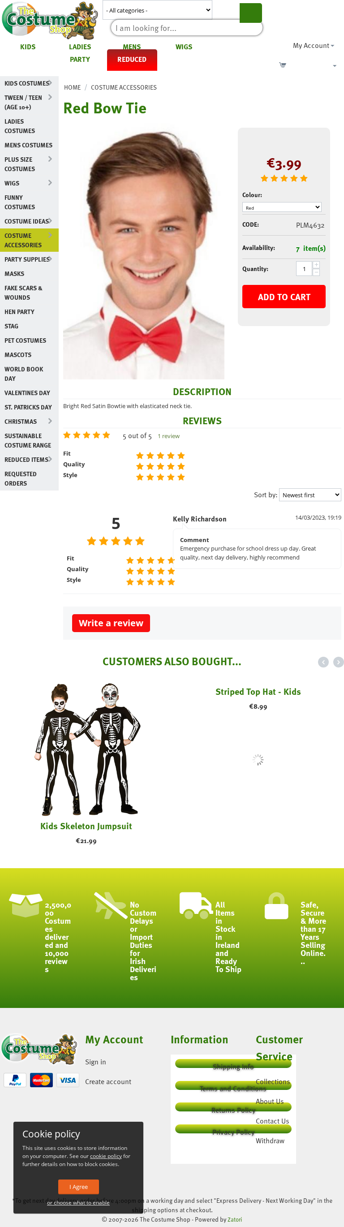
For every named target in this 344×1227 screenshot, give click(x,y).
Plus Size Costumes (19, 164)
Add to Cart (284, 296)
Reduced (131, 59)
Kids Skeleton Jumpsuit (86, 825)
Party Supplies (27, 259)
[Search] (251, 13)
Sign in (95, 1061)
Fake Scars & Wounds (23, 292)
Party (80, 59)
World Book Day (23, 373)
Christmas (20, 421)
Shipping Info (233, 1064)
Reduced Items (26, 459)
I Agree (78, 1187)
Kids (28, 46)
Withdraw (270, 1140)
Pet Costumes (25, 340)
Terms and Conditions (233, 1086)
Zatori (235, 1219)
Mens (132, 46)
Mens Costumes (28, 145)
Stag (11, 326)
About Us (270, 1101)
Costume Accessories (23, 240)
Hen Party (19, 311)
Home (72, 87)
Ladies (80, 46)
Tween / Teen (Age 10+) (23, 102)
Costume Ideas (26, 221)
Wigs (184, 46)
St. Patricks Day (28, 407)
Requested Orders (20, 478)
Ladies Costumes (19, 125)
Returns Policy (233, 1108)
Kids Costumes (26, 83)
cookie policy (106, 1156)
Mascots (17, 354)
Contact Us (272, 1120)
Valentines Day (27, 392)
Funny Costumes (19, 202)
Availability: (258, 247)
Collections (273, 1081)
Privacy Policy (233, 1130)
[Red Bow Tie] (143, 251)
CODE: (250, 224)
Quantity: (255, 268)
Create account (108, 1081)
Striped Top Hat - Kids (258, 825)
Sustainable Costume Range (27, 440)
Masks (14, 273)
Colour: (252, 194)
